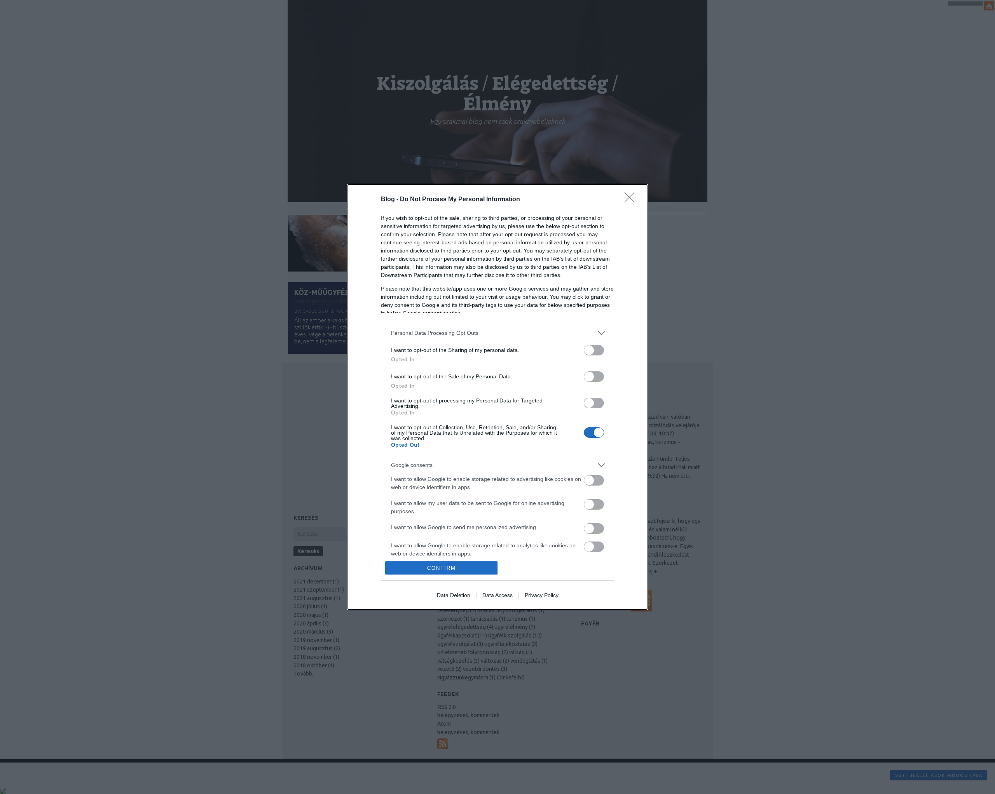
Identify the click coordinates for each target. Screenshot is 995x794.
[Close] (632, 199)
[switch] (594, 350)
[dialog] (497, 397)
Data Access (497, 595)
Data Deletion (453, 595)
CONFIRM (441, 568)
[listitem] (497, 333)
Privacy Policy (542, 595)
